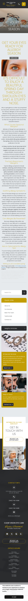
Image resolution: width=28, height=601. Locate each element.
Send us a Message (14, 516)
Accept (14, 597)
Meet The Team (9, 313)
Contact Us (8, 320)
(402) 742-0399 (14, 500)
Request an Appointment (14, 439)
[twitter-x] (11, 534)
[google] (16, 534)
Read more (7, 368)
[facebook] (7, 534)
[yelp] (21, 534)
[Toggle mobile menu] (3, 3)
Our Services (8, 309)
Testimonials (8, 316)
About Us (7, 306)
